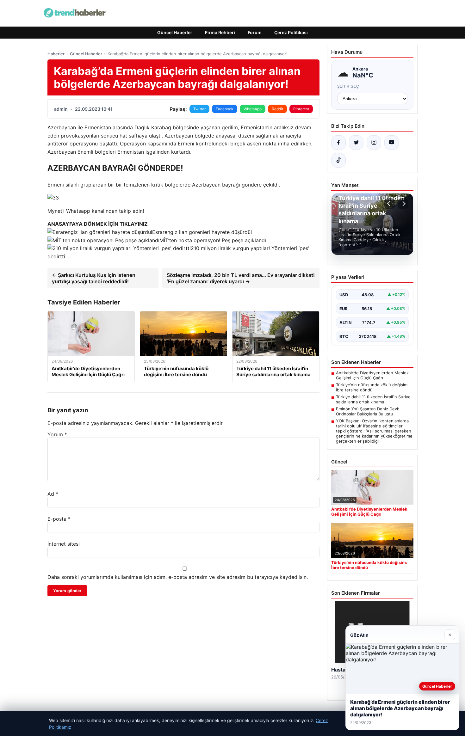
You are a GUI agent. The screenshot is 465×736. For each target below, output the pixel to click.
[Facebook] (338, 142)
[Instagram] (374, 142)
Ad (52, 494)
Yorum (57, 434)
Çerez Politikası (291, 32)
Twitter (199, 109)
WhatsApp (253, 109)
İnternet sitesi (63, 544)
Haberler (56, 53)
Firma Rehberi (220, 32)
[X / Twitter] (356, 142)
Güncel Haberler (174, 32)
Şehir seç (348, 86)
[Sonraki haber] (403, 203)
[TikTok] (338, 160)
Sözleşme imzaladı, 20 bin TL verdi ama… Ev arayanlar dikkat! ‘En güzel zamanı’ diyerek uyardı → (241, 278)
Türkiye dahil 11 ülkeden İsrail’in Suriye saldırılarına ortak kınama (373, 399)
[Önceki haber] (389, 203)
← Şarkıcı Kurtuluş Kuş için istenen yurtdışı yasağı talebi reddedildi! (93, 278)
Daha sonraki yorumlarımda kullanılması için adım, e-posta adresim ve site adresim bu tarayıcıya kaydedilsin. (177, 577)
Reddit (277, 109)
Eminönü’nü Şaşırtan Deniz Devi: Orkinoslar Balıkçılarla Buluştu (367, 411)
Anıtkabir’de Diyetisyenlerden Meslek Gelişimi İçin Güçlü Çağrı (372, 375)
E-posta (59, 519)
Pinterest (301, 109)
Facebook (224, 109)
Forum (255, 32)
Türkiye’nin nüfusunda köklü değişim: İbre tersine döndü (372, 387)
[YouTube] (391, 142)
